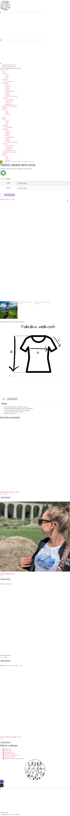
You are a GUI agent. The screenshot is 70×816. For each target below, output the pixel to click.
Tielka (7, 76)
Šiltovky (7, 89)
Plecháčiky (8, 102)
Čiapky (7, 88)
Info (4, 109)
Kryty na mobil (9, 99)
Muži (4, 71)
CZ (1, 38)
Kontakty (7, 114)
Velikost (8, 187)
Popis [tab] (3, 399)
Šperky (7, 93)
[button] (35, 116)
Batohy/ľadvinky (9, 91)
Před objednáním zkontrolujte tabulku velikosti (12, 321)
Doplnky (5, 83)
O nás (6, 112)
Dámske (18, 161)
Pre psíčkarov (9, 81)
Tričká (7, 75)
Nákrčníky (8, 86)
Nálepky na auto (9, 104)
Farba (8, 182)
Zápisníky (7, 94)
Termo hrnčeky (9, 101)
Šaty (6, 78)
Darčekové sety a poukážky (10, 106)
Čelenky (7, 84)
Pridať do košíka (9, 195)
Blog (6, 111)
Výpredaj (5, 107)
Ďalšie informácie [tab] (12, 399)
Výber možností (5, 497)
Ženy (4, 73)
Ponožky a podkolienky (11, 96)
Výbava (5, 97)
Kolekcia (5, 79)
